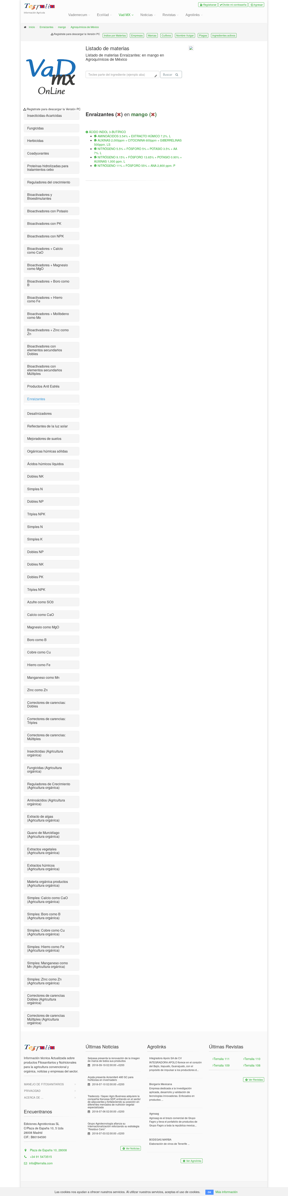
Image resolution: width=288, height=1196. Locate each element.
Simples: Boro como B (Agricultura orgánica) (44, 916)
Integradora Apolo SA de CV (165, 1058)
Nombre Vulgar (185, 35)
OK (209, 1192)
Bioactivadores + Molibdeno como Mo (48, 315)
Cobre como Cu (39, 652)
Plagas (203, 35)
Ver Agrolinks (193, 1160)
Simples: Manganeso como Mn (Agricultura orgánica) (47, 964)
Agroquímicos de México (85, 27)
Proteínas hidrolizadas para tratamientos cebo (47, 167)
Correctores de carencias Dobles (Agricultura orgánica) (46, 999)
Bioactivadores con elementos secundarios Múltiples (44, 370)
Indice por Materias (115, 35)
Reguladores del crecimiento (48, 182)
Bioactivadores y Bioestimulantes (39, 196)
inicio (32, 27)
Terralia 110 (252, 1059)
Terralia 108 (252, 1065)
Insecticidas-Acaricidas (44, 115)
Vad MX (125, 15)
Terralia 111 (222, 1059)
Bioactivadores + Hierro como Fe (44, 299)
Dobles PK (35, 576)
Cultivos (166, 35)
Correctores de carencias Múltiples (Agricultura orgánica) (46, 1019)
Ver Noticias (133, 1148)
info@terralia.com (41, 1163)
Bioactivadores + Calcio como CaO (45, 250)
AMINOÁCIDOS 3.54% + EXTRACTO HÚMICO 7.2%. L (134, 136)
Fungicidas (35, 128)
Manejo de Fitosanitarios (44, 1084)
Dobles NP (35, 501)
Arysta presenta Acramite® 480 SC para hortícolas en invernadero (110, 1078)
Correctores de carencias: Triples (46, 720)
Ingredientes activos (223, 35)
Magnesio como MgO (43, 627)
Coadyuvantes (38, 153)
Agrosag (154, 1113)
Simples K (35, 539)
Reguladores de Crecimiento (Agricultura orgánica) (48, 785)
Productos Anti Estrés (43, 386)
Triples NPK (36, 514)
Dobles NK (35, 476)
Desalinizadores (39, 413)
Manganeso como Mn (43, 677)
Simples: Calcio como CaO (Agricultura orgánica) (47, 899)
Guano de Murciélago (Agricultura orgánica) (43, 834)
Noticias (146, 15)
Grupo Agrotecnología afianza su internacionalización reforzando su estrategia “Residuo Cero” (113, 1126)
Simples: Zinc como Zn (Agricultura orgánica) (44, 981)
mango (62, 27)
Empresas (137, 35)
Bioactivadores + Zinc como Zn (48, 331)
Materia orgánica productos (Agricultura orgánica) (47, 883)
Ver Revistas (256, 1079)
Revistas (169, 15)
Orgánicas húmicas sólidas (47, 451)
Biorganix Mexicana (160, 1084)
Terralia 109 (222, 1065)
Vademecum (77, 15)
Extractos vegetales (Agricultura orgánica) (43, 851)
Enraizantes (46, 27)
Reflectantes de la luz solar (47, 426)
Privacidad (32, 1091)
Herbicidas (35, 140)
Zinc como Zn (37, 689)
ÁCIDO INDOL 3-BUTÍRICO (107, 132)
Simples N (35, 488)
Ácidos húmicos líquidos (45, 463)
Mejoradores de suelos (44, 438)
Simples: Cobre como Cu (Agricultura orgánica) (46, 932)
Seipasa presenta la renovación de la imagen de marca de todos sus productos (114, 1059)
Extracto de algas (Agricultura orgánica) (43, 818)
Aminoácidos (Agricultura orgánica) (46, 802)
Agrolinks (193, 15)
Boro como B (37, 639)
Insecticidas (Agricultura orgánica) (45, 753)
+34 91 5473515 (40, 1156)
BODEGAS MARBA (160, 1139)
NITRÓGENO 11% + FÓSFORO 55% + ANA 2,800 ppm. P (136, 165)
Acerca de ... (33, 1097)
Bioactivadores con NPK (45, 236)
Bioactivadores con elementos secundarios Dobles (44, 350)
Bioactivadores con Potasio (47, 211)
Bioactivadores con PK (44, 223)
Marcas (152, 35)
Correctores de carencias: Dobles (46, 704)
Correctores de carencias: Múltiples (46, 737)
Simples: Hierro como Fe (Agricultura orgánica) (45, 948)
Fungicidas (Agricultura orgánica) (44, 769)
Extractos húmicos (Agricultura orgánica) (43, 867)
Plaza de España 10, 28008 (48, 1150)
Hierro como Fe (38, 664)
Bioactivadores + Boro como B (48, 283)
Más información (226, 1192)
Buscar (167, 74)
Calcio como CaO (40, 614)
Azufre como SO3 (40, 601)
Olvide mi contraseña (234, 4)
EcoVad (103, 15)
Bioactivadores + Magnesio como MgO (47, 267)
